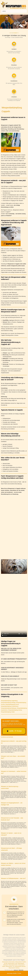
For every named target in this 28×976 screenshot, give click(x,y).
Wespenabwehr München (20, 966)
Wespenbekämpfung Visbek (8, 712)
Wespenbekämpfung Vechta (15, 710)
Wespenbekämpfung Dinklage (8, 702)
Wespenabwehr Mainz (13, 964)
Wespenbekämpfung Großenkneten (9, 706)
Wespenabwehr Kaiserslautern (8, 961)
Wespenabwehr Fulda (12, 963)
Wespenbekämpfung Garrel (12, 704)
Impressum (16, 970)
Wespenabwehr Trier (10, 966)
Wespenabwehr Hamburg (14, 967)
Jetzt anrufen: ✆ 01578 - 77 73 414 (14, 973)
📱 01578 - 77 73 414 (14, 731)
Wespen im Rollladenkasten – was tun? (13, 878)
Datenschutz (21, 970)
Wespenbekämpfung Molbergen (8, 708)
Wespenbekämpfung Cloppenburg (9, 700)
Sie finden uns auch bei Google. (7, 736)
